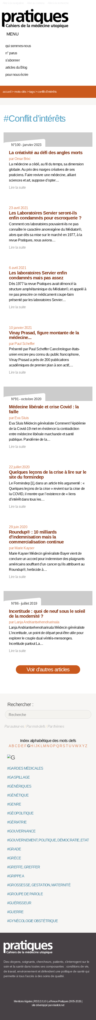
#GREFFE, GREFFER (23, 867)
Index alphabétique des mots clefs (48, 740)
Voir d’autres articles (48, 669)
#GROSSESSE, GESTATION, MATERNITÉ (39, 885)
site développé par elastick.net (48, 1005)
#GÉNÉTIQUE (18, 795)
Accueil (7, 91)
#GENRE (14, 804)
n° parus (11, 53)
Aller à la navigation (13, 3)
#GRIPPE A (15, 876)
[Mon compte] (80, 33)
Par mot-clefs (35, 726)
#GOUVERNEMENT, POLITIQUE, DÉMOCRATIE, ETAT (48, 840)
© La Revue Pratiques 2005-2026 (62, 1001)
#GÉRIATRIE (17, 822)
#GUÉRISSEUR (19, 903)
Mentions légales (23, 1001)
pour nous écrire (16, 75)
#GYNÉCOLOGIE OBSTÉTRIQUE (32, 921)
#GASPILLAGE (18, 777)
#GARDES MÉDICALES (25, 768)
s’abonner (12, 60)
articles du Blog (16, 67)
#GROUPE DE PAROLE (25, 894)
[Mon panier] (72, 33)
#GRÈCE (14, 858)
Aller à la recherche (58, 3)
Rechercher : (20, 704)
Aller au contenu (36, 3)
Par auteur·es (14, 726)
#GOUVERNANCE (21, 831)
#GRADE (14, 849)
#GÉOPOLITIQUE (20, 813)
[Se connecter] (88, 33)
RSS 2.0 (38, 1001)
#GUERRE (15, 912)
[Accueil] (35, 18)
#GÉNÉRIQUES (19, 786)
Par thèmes (56, 726)
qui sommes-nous (18, 46)
